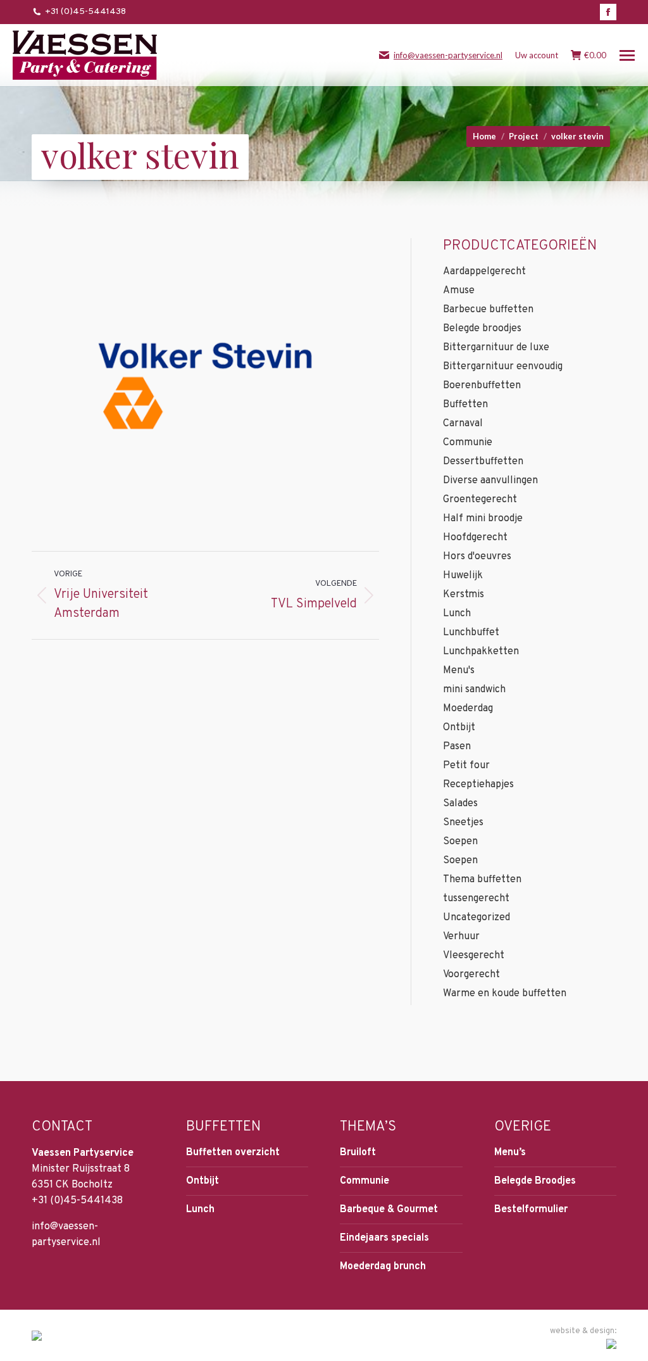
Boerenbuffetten (482, 385)
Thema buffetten (482, 879)
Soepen (460, 841)
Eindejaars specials (384, 1238)
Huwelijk (463, 575)
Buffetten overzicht (233, 1152)
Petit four (466, 765)
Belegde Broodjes (535, 1181)
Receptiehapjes (478, 784)
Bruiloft (358, 1152)
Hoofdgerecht (475, 537)
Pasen (457, 746)
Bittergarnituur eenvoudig (503, 366)
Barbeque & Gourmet (389, 1209)
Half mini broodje (483, 518)
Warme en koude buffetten (504, 993)
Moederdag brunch (383, 1266)
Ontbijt (459, 727)
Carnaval (463, 423)
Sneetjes (463, 822)
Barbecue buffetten (488, 309)
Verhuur (461, 936)
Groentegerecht (480, 499)
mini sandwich (474, 689)
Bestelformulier (531, 1209)
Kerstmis (463, 594)
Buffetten (465, 404)
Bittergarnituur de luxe (496, 347)
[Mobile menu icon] (627, 55)
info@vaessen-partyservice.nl (448, 55)
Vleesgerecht (473, 955)
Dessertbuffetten (483, 461)
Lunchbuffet (471, 632)
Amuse (459, 290)
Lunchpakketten (481, 651)
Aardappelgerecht (484, 271)
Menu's (459, 670)
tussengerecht (476, 898)
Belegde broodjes (482, 328)
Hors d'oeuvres (477, 556)
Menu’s (510, 1152)
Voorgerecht (471, 974)
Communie (467, 442)
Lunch (457, 613)
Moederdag (468, 708)
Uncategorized (476, 917)
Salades (460, 803)
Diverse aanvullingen (490, 480)
